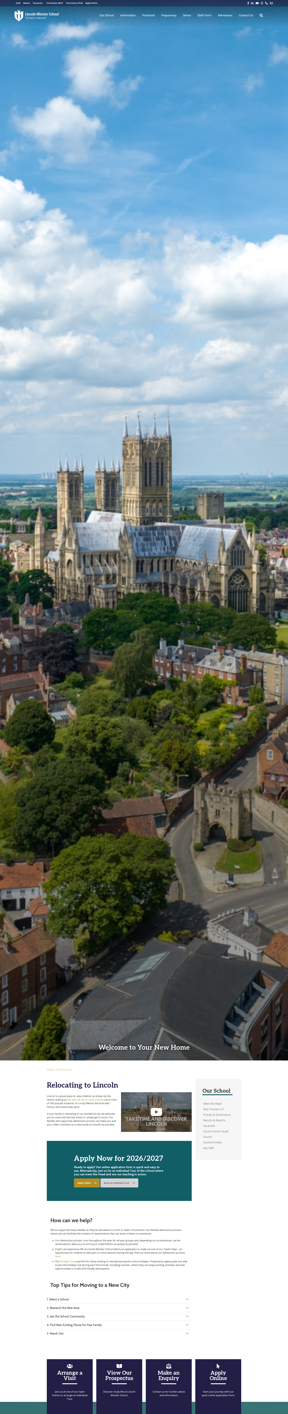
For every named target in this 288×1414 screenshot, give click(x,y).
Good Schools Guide (216, 1131)
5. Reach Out (55, 1333)
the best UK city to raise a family (85, 1099)
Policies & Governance (217, 1114)
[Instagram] (262, 3)
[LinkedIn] (252, 3)
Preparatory (168, 15)
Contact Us (246, 15)
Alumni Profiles (212, 1142)
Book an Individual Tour (116, 1182)
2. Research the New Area (63, 1308)
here (57, 1256)
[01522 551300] (266, 3)
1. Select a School (58, 1299)
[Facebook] (248, 3)
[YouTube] (257, 3)
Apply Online (92, 3)
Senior (187, 15)
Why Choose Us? (213, 1109)
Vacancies (38, 3)
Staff (18, 3)
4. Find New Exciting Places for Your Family (74, 1325)
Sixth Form (204, 15)
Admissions (225, 15)
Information (128, 15)
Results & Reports (214, 1120)
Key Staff (208, 1148)
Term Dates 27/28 (74, 3)
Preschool (148, 15)
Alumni (26, 3)
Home (50, 1069)
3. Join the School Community (66, 1316)
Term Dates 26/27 (54, 3)
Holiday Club (67, 1261)
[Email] (271, 3)
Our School (106, 15)
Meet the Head (212, 1103)
